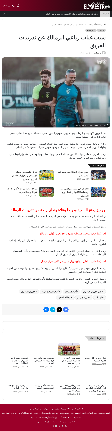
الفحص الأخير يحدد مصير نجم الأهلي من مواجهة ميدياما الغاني (70, 388)
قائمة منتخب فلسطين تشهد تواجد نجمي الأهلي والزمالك (68, 233)
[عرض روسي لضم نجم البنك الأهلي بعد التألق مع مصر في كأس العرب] (95, 377)
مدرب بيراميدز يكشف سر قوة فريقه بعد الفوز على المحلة (43, 360)
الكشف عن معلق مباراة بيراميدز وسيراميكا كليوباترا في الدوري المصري (74, 192)
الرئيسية (100, 24)
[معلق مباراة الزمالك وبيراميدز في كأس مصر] (98, 175)
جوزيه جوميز (83, 297)
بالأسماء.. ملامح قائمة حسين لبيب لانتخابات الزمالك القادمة (19, 360)
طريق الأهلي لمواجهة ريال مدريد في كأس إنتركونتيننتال (68, 261)
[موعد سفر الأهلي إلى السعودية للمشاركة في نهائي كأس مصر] (69, 349)
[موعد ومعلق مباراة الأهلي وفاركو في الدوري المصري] (46, 192)
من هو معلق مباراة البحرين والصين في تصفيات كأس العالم (76, 14)
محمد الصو (97, 53)
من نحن (40, 422)
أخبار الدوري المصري (92, 291)
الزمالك (101, 30)
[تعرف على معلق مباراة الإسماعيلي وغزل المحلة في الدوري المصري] (46, 175)
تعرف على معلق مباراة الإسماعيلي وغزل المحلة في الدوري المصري (24, 175)
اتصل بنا (48, 422)
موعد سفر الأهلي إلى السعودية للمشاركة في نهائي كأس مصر (71, 360)
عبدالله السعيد (64, 297)
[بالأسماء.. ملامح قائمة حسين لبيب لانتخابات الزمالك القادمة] (17, 349)
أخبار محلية (92, 24)
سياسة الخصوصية (60, 422)
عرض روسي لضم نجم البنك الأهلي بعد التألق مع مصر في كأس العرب (96, 388)
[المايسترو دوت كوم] (97, 5)
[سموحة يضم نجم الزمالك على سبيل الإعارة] (17, 377)
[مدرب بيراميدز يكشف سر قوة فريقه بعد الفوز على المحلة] (43, 349)
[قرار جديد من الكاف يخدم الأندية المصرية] (95, 349)
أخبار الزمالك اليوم (50, 291)
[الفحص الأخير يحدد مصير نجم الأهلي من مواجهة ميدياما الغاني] (69, 377)
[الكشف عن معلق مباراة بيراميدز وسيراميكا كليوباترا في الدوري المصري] (98, 192)
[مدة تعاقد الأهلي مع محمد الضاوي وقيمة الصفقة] (43, 377)
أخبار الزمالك (71, 291)
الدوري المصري (28, 291)
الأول (91, 133)
